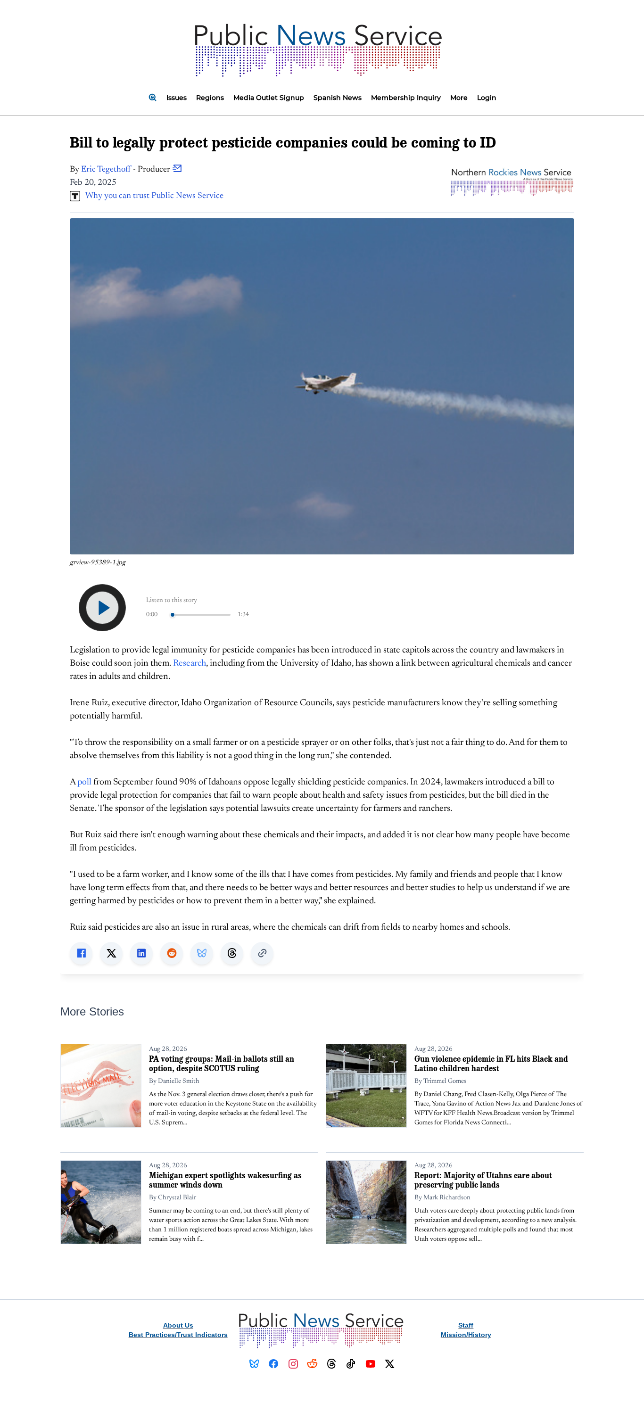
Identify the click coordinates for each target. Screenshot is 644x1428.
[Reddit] (312, 1363)
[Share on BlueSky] (201, 953)
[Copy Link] (262, 953)
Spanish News (338, 97)
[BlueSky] (254, 1363)
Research (189, 663)
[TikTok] (351, 1363)
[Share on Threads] (232, 953)
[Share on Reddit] (171, 953)
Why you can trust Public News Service (151, 196)
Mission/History (466, 1334)
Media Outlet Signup (268, 97)
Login (486, 97)
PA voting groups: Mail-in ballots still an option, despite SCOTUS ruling (221, 1063)
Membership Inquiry (406, 97)
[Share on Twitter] (111, 953)
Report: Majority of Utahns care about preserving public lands (483, 1180)
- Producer (126, 169)
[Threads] (332, 1363)
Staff (465, 1325)
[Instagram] (293, 1363)
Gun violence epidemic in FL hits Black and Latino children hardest (491, 1063)
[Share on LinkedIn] (141, 953)
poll (84, 782)
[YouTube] (370, 1363)
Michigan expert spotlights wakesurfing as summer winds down (225, 1180)
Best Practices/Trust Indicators (178, 1334)
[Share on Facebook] (81, 953)
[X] (390, 1363)
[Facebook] (274, 1363)
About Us (178, 1325)
